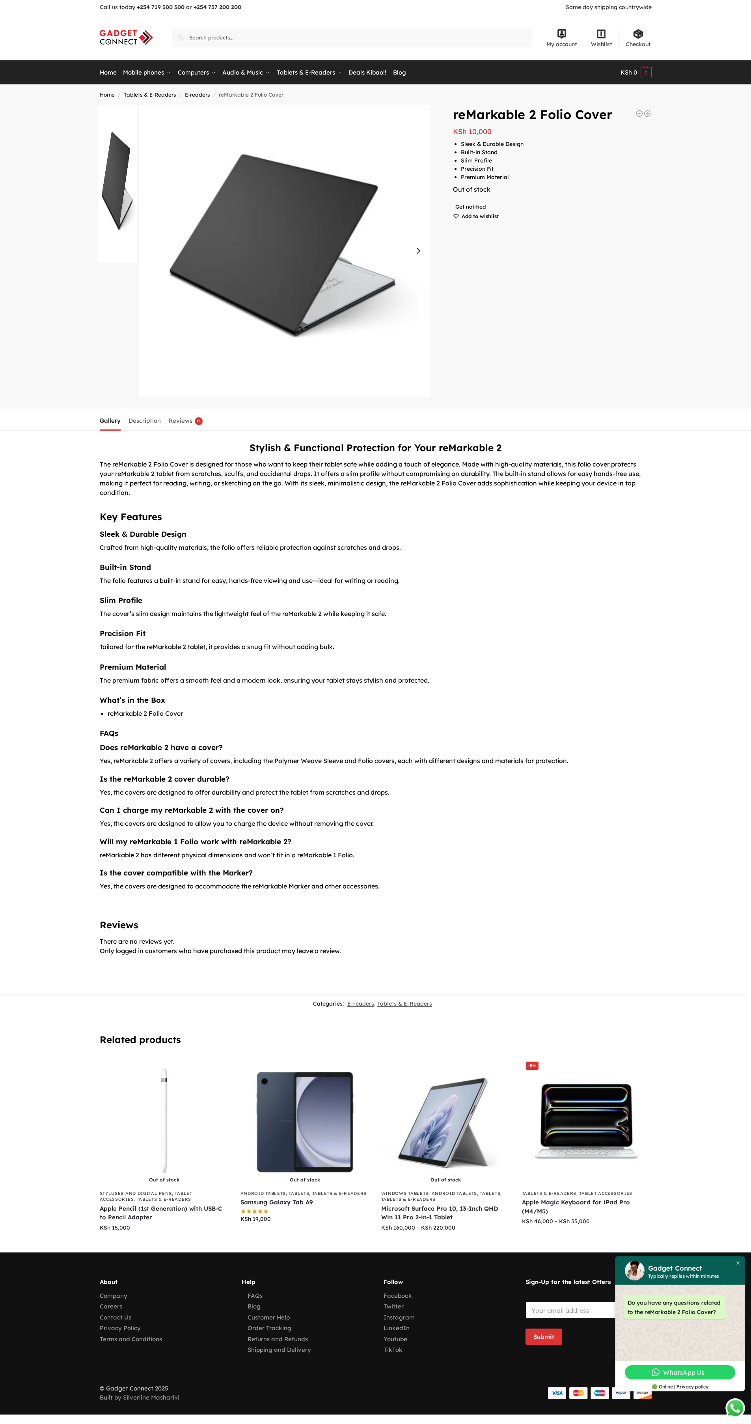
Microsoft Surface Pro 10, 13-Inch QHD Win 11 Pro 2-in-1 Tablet (439, 1213)
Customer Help (269, 1317)
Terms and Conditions (131, 1339)
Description (145, 420)
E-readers (197, 94)
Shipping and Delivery (279, 1349)
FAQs (255, 1295)
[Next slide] (418, 251)
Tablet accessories (605, 1193)
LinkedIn (397, 1328)
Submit (543, 1336)
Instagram (399, 1317)
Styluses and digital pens (136, 1193)
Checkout (638, 44)
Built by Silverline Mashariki (139, 1397)
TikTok (393, 1349)
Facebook (398, 1295)
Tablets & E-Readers (150, 94)
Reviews (184, 420)
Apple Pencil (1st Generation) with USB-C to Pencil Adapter (161, 1213)
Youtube (395, 1339)
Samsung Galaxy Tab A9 (276, 1202)
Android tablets (263, 1193)
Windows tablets (405, 1193)
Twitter (394, 1306)
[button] (636, 72)
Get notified (470, 206)
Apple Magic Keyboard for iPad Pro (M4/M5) (576, 1206)
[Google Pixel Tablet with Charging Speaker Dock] (647, 114)
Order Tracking (269, 1328)
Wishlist (601, 44)
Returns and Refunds (278, 1339)
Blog (254, 1306)
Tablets (299, 1193)
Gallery (110, 420)
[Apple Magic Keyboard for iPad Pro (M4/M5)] (639, 114)
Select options (586, 1238)
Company (113, 1295)
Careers (111, 1306)
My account (561, 44)
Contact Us (115, 1317)
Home (107, 94)
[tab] (112, 420)
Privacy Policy (120, 1328)
